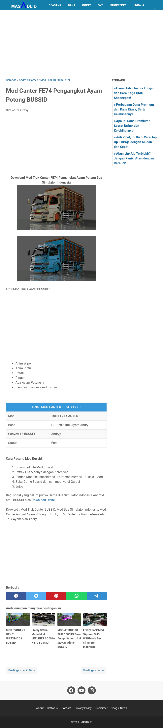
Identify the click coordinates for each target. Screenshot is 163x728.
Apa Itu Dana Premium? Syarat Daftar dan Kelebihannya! (132, 125)
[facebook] (16, 596)
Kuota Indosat (19, 15)
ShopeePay (118, 5)
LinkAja (138, 5)
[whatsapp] (76, 596)
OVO (101, 5)
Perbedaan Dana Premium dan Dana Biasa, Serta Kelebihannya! (134, 109)
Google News (119, 708)
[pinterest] (56, 596)
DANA (71, 5)
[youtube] (81, 690)
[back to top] (155, 719)
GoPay (86, 5)
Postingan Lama (93, 670)
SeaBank (55, 5)
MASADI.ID (86, 722)
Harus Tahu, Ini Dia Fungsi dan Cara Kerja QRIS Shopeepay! (133, 93)
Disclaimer (101, 708)
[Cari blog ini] (154, 10)
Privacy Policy (83, 708)
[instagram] (92, 690)
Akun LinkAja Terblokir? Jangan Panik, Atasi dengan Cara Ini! (134, 158)
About (40, 708)
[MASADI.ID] (23, 5)
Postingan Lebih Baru (21, 670)
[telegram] (97, 596)
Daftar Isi (52, 708)
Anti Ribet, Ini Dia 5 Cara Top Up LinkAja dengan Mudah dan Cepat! (135, 142)
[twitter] (36, 596)
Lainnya (43, 15)
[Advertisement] (81, 44)
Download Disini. (43, 500)
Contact (66, 708)
